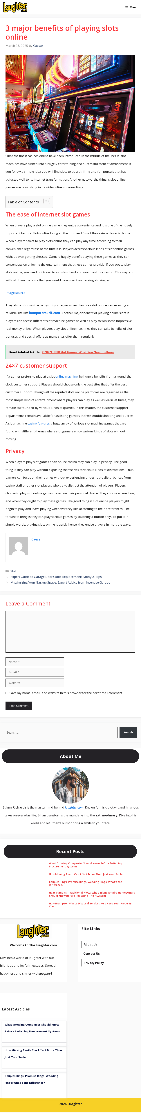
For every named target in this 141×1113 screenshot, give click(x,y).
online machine (66, 376)
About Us (90, 944)
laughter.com (74, 807)
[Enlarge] (84, 771)
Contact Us (91, 954)
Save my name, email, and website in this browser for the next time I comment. (66, 693)
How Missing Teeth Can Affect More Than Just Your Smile (85, 874)
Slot (13, 571)
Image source (15, 292)
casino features (39, 423)
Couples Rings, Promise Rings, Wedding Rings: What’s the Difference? (85, 883)
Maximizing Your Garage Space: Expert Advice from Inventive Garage (60, 582)
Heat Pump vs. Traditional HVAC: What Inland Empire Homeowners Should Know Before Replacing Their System (92, 894)
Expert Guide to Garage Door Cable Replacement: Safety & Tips (56, 577)
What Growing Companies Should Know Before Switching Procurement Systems (85, 865)
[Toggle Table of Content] (45, 201)
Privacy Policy (94, 963)
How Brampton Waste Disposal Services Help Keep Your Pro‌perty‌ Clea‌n (90, 905)
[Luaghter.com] (15, 7)
